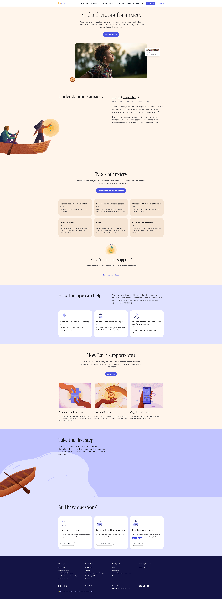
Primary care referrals (123, 3)
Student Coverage (117, 576)
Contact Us (115, 570)
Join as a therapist (108, 3)
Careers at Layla (63, 579)
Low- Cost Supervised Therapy (94, 573)
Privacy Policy (116, 586)
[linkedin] (148, 586)
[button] (84, 3)
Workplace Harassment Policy (121, 589)
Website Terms (90, 586)
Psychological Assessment (93, 576)
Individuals (88, 567)
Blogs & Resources (63, 570)
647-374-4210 (136, 539)
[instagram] (140, 586)
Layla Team (61, 567)
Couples (87, 570)
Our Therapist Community (66, 573)
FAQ (113, 567)
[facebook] (144, 586)
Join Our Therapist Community (67, 576)
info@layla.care (137, 537)
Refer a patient (143, 567)
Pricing (87, 579)
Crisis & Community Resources (121, 573)
